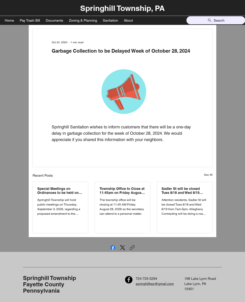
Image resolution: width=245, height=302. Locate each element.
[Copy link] (132, 247)
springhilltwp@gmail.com (155, 284)
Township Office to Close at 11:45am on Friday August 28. (122, 191)
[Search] (212, 12)
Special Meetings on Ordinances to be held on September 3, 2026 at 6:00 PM (58, 191)
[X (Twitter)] (122, 247)
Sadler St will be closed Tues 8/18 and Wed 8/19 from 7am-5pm (181, 191)
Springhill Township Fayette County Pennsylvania (49, 284)
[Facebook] (112, 247)
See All (208, 174)
